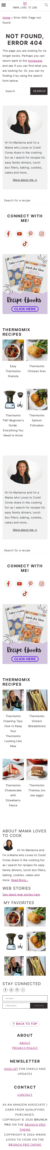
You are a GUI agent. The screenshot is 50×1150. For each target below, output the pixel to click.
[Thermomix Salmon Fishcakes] (36, 941)
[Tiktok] (25, 243)
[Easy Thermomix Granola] (14, 917)
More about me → (25, 180)
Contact (25, 1095)
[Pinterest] (30, 234)
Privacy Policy (25, 1048)
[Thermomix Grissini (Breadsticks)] (36, 966)
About (25, 1043)
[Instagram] (41, 234)
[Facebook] (8, 234)
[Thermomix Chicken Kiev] (36, 917)
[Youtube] (19, 234)
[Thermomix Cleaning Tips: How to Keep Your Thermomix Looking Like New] (14, 966)
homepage (35, 60)
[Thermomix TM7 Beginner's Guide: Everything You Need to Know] (14, 941)
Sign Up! (11, 1069)
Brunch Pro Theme (25, 1144)
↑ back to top (25, 1024)
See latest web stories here (21, 894)
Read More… (19, 880)
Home (6, 17)
